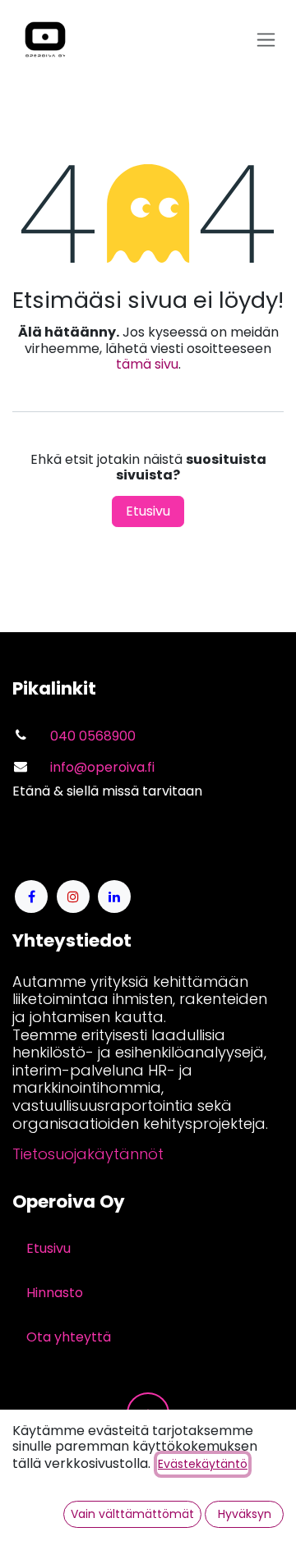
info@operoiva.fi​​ (102, 767)
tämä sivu (147, 364)
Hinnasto (54, 1292)
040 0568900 (93, 736)
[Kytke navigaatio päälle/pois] (266, 39)
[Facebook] (31, 896)
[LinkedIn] (114, 896)
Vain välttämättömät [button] (132, 1514)
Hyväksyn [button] (244, 1514)
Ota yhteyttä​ (68, 1337)
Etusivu (148, 511)
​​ (88, 1154)
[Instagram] (73, 896)
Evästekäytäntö (202, 1464)
